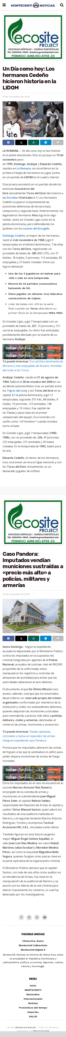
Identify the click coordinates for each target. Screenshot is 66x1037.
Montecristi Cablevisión (33, 945)
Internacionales (33, 998)
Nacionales (33, 994)
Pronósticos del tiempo (33, 1007)
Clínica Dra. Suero (33, 941)
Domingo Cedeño (14, 235)
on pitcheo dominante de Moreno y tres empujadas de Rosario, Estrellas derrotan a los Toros (33, 366)
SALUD (33, 1016)
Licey (24, 390)
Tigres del (14, 390)
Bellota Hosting (41, 1031)
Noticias (33, 1003)
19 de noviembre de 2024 (16, 96)
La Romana (24, 168)
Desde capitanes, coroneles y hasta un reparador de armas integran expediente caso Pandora (29, 736)
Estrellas (12, 197)
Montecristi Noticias (25, 1027)
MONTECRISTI (33, 990)
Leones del (30, 228)
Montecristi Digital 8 (33, 949)
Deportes (33, 1012)
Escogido (43, 228)
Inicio (33, 985)
